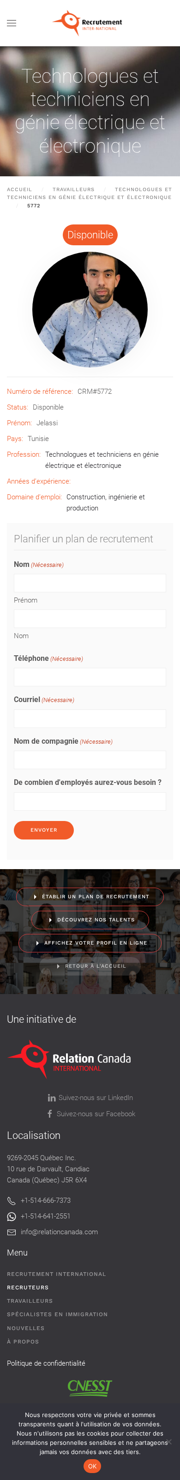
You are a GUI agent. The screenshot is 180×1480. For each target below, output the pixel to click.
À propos (23, 1341)
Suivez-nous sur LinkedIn (96, 1098)
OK (92, 1466)
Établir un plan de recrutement (96, 897)
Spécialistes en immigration (57, 1314)
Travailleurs (30, 1301)
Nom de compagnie (63, 741)
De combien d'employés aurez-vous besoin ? (88, 782)
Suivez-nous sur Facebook (96, 1114)
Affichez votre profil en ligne (95, 943)
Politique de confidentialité (46, 1363)
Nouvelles (26, 1328)
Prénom (25, 600)
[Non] (168, 1441)
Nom (21, 636)
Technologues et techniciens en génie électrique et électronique (90, 111)
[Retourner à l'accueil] (90, 23)
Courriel (44, 699)
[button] (11, 23)
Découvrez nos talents (96, 920)
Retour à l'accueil (95, 966)
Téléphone (48, 658)
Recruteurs (28, 1287)
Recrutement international (56, 1274)
